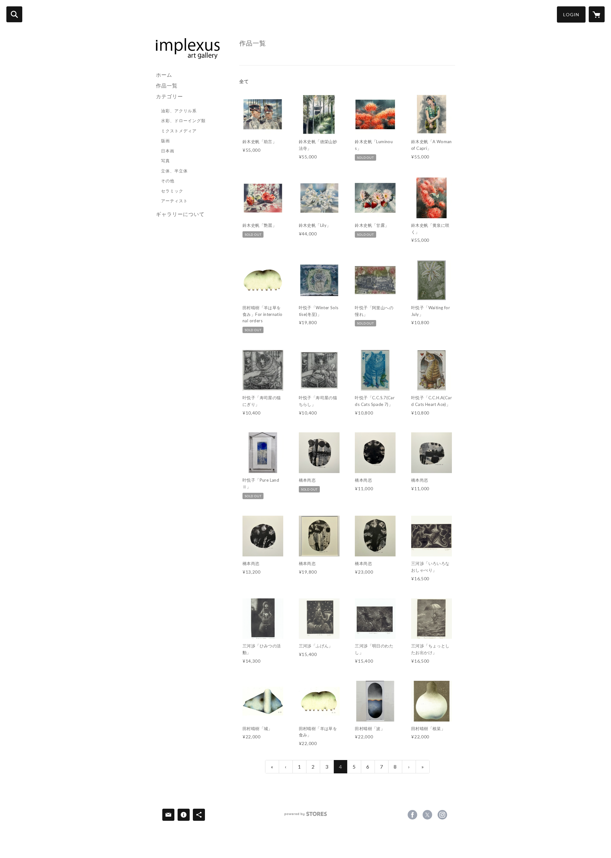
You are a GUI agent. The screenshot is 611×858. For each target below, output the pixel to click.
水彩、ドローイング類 (183, 120)
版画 (165, 140)
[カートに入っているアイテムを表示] (597, 14)
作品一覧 (167, 85)
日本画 (167, 150)
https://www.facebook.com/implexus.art (412, 815)
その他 (167, 180)
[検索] (14, 14)
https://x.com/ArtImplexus (427, 815)
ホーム (164, 75)
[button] (571, 14)
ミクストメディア (179, 130)
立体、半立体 (174, 170)
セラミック (172, 190)
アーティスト (174, 200)
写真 (165, 160)
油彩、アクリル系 (179, 110)
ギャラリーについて (180, 214)
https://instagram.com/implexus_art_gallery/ (442, 815)
